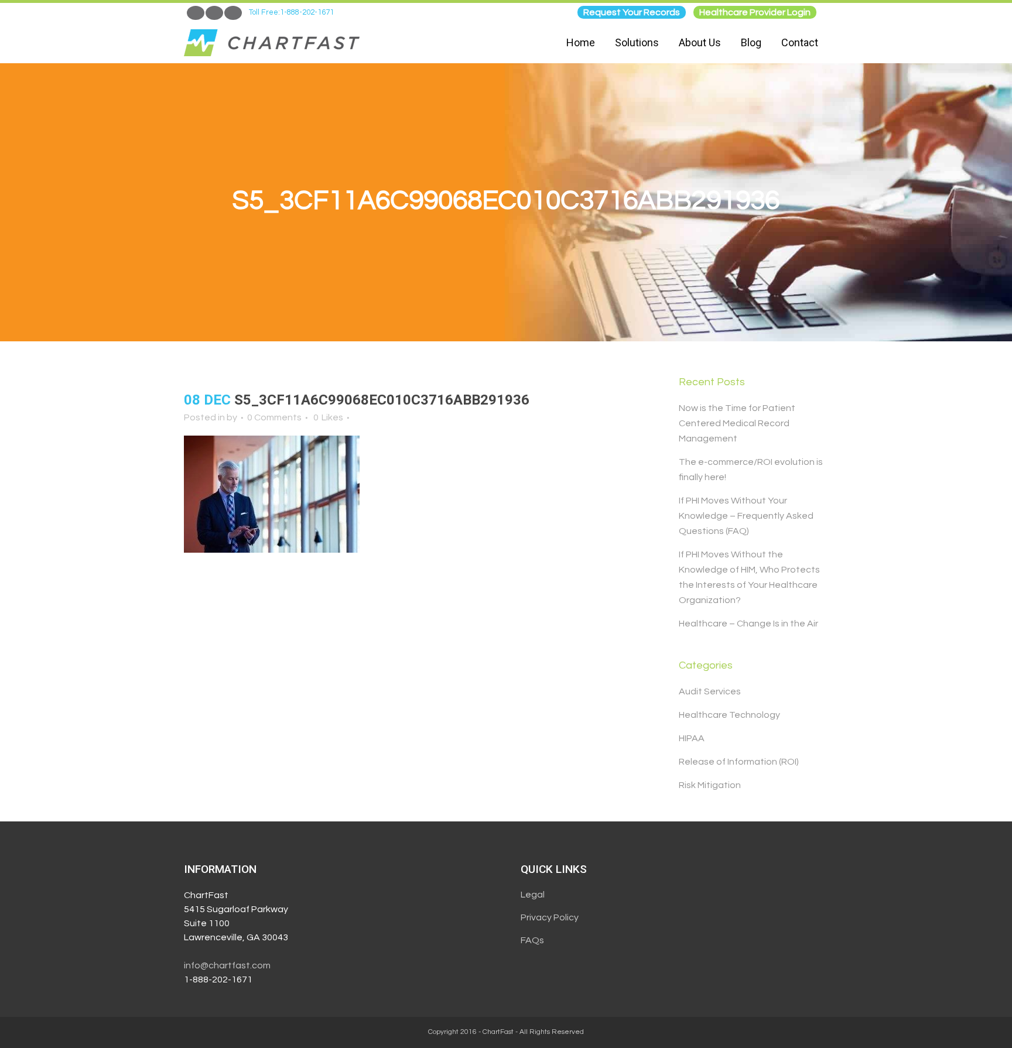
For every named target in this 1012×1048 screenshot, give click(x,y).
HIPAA (692, 738)
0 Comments (274, 417)
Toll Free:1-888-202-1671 (291, 12)
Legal (533, 894)
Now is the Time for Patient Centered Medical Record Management (737, 423)
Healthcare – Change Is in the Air (748, 623)
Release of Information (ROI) (739, 761)
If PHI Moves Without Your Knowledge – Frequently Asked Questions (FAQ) (746, 516)
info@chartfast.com (227, 965)
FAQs (532, 940)
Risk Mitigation (710, 785)
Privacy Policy (550, 917)
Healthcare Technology (729, 715)
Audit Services (710, 691)
